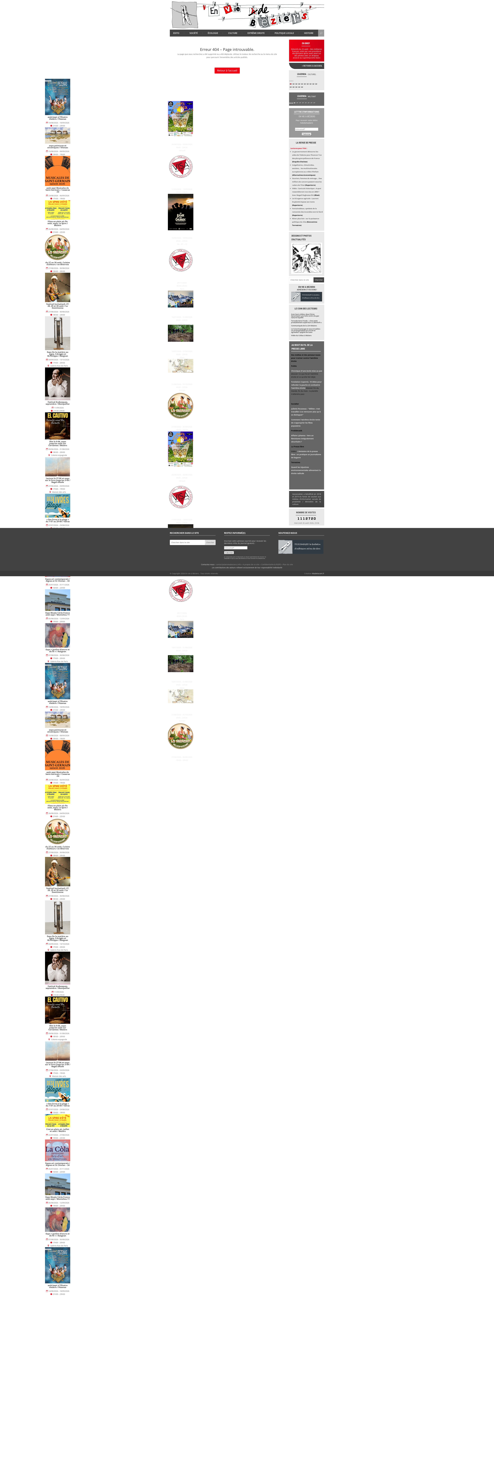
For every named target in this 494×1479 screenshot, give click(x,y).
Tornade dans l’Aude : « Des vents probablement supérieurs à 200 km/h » (306, 322)
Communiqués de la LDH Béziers (304, 325)
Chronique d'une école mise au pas (306, 371)
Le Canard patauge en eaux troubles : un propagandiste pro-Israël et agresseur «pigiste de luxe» (306, 330)
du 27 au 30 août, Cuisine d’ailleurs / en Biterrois (24, 422)
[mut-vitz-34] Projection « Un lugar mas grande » (24, 233)
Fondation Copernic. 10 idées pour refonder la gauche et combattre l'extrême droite (306, 385)
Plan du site (288, 564)
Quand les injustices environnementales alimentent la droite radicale (306, 470)
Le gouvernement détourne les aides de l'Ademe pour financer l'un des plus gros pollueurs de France (307, 154)
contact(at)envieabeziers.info (228, 564)
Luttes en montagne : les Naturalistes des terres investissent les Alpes (24, 345)
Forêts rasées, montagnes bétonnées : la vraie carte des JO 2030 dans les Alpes (24, 311)
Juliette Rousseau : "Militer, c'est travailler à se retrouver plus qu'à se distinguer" (306, 411)
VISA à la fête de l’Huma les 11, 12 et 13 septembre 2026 (24, 183)
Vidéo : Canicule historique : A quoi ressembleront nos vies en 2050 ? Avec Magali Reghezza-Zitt (306, 191)
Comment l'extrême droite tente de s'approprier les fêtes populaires (305, 422)
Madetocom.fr (318, 573)
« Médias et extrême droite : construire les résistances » (24, 277)
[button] (291, 83)
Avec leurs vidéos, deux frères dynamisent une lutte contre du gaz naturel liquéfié (305, 316)
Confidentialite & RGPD (271, 564)
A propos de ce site (251, 564)
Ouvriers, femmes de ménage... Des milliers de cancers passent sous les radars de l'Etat (307, 181)
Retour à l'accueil (227, 70)
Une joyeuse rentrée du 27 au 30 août (24, 139)
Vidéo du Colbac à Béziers (301, 335)
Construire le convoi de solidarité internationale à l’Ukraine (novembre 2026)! (24, 377)
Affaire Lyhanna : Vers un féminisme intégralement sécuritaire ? (302, 438)
